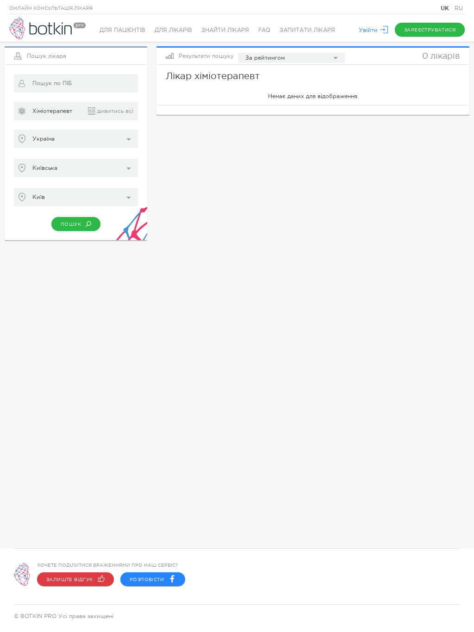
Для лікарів (173, 30)
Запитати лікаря (307, 30)
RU (459, 8)
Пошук (71, 224)
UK (446, 8)
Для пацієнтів (122, 30)
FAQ (264, 30)
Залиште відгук (69, 579)
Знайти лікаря (225, 30)
